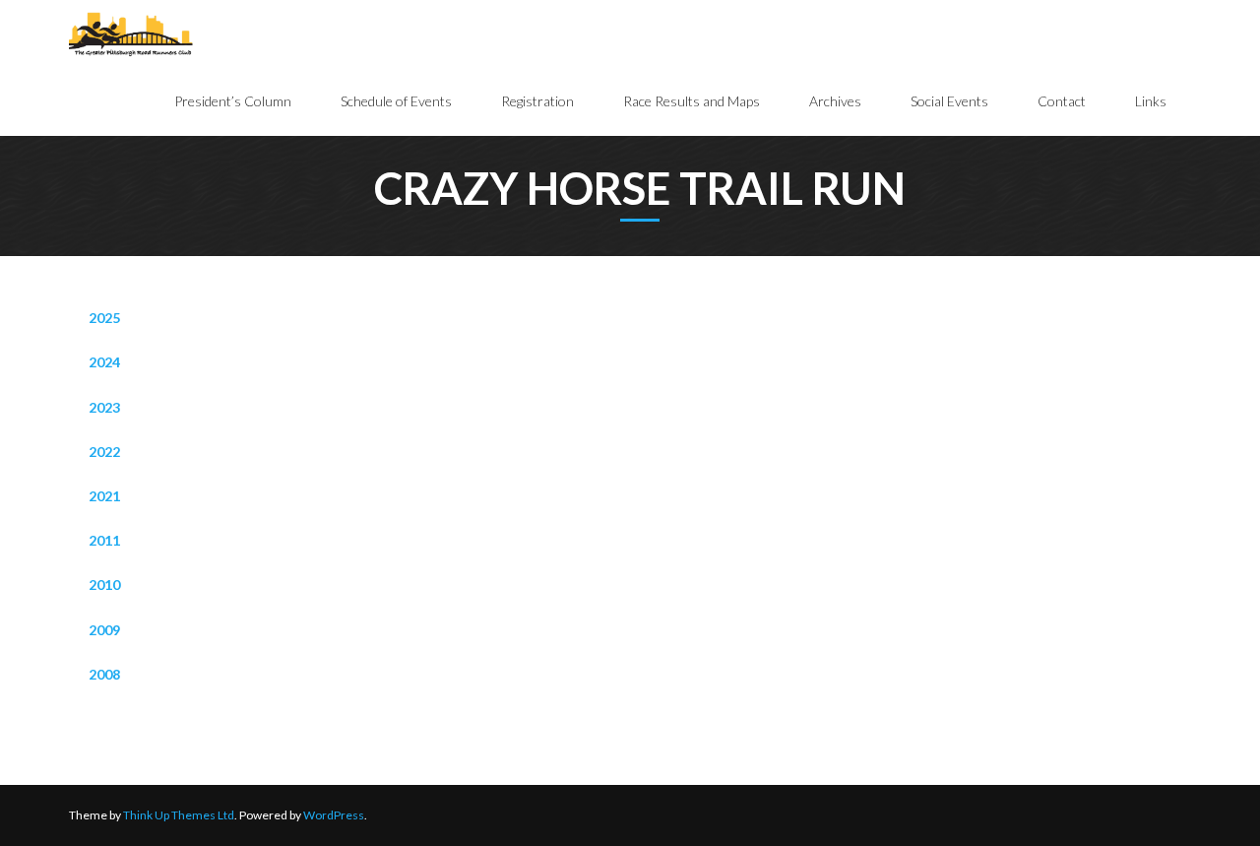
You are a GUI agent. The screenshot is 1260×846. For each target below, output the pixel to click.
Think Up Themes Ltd (178, 815)
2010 (104, 584)
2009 (104, 629)
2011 (104, 540)
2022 (104, 451)
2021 (104, 496)
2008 (104, 674)
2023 (104, 407)
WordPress (333, 815)
